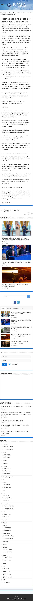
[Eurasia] (16, 5)
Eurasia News (7, 484)
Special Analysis (7, 574)
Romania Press (7, 560)
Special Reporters (7, 577)
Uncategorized (6, 582)
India (4, 490)
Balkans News (7, 473)
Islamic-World (6, 504)
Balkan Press (7, 471)
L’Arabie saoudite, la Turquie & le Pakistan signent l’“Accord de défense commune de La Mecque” (15, 239)
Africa (4, 452)
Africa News (7, 454)
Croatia (4, 479)
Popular (9, 308)
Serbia (4, 563)
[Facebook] (15, 302)
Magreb (5, 525)
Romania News (8, 557)
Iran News (6, 495)
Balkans (5, 466)
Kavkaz (4, 512)
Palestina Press (8, 552)
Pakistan (5, 544)
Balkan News (7, 468)
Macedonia (5, 522)
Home (2, 12)
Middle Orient (8, 12)
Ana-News (5, 463)
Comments (16, 308)
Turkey (4, 579)
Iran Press (6, 500)
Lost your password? (7, 367)
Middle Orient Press (9, 538)
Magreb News (7, 527)
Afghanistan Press (8, 449)
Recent (3, 308)
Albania (5, 460)
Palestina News (8, 549)
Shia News (6, 568)
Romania (5, 555)
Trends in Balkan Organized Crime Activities (12, 420)
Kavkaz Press (7, 516)
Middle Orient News (9, 535)
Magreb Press (7, 530)
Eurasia (4, 482)
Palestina (5, 547)
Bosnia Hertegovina (8, 477)
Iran (4, 493)
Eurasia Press (7, 487)
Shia (4, 566)
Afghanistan (6, 444)
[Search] (28, 296)
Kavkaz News (7, 514)
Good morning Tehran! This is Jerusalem (12, 210)
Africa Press (7, 457)
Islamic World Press (9, 508)
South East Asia (6, 571)
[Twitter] (18, 302)
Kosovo (5, 520)
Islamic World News (9, 506)
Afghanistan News (8, 446)
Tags (22, 308)
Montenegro (6, 541)
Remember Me (14, 364)
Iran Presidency (8, 498)
